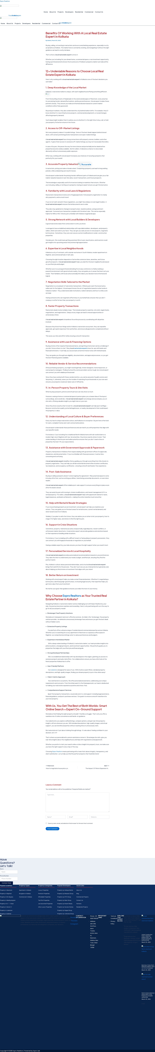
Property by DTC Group (64, 897)
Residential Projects (82, 907)
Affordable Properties (44, 897)
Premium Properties (44, 893)
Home (46, 12)
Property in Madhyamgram (7, 900)
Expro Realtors (5, 1)
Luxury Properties (43, 890)
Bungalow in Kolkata (25, 893)
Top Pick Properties (43, 900)
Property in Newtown (6, 890)
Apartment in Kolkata (25, 890)
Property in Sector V (6, 907)
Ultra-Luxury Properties (45, 907)
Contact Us (99, 12)
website (53, 670)
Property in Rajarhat (6, 893)
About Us (52, 12)
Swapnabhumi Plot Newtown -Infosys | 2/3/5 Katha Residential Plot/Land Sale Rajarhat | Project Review (132, 940)
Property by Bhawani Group (65, 893)
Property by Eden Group (64, 900)
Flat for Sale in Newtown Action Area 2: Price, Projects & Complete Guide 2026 (148, 995)
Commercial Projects (82, 897)
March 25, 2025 (146, 942)
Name (1, 869)
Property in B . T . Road (6, 903)
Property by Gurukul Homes (65, 907)
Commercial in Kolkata (25, 897)
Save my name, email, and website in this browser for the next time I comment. (70, 823)
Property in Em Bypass (6, 897)
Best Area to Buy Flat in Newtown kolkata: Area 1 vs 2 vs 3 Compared (148, 966)
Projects (61, 12)
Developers (69, 12)
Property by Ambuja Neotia (65, 890)
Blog (77, 893)
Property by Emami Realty (64, 903)
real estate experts (81, 348)
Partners (78, 903)
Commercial (89, 12)
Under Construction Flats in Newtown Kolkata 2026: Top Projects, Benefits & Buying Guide (147, 937)
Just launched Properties (45, 903)
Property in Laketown (6, 910)
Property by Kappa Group (64, 910)
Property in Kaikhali (5, 913)
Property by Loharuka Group (65, 913)
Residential (79, 12)
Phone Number (4, 876)
